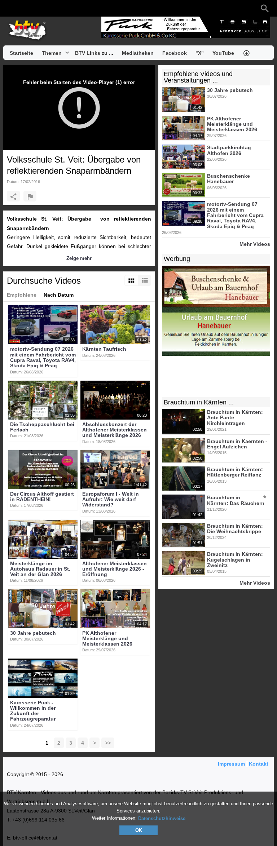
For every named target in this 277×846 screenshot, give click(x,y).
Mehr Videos (254, 244)
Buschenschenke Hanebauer (228, 178)
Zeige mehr (79, 258)
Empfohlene (21, 295)
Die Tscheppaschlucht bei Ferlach (42, 427)
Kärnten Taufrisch (104, 349)
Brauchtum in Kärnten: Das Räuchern (235, 500)
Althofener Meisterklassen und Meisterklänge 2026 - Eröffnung (114, 569)
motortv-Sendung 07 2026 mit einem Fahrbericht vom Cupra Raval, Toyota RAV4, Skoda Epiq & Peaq (43, 357)
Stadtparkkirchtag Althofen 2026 (229, 150)
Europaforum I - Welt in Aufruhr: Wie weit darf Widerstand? (110, 499)
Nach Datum (59, 295)
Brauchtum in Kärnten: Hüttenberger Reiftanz (235, 472)
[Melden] (29, 196)
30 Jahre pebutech (33, 633)
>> (108, 743)
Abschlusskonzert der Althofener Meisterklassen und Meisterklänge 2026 (114, 429)
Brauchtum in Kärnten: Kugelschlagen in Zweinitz (235, 560)
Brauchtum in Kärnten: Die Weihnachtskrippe (235, 528)
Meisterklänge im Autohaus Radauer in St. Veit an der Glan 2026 (40, 569)
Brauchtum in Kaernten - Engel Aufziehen (237, 443)
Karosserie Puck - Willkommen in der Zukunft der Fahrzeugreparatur (33, 711)
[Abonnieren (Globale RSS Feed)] (53, 8)
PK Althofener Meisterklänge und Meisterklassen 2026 (107, 638)
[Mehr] (246, 52)
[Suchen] (264, 8)
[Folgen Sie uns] (10, 8)
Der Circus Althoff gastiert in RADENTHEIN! (42, 496)
